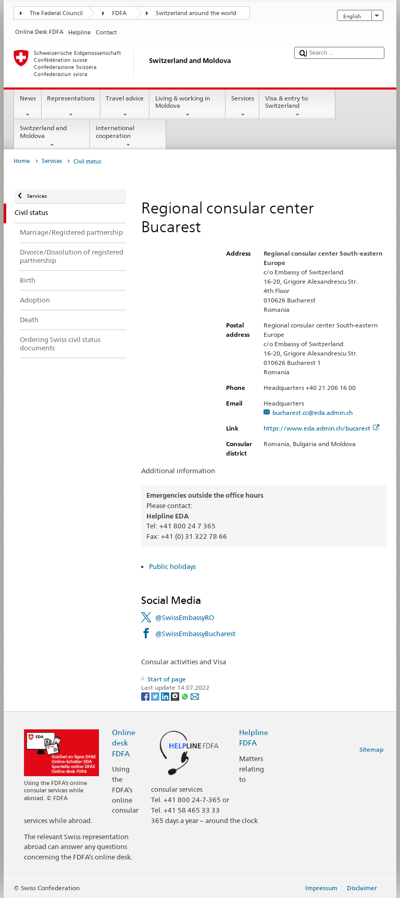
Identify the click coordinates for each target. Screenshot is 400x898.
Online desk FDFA (123, 742)
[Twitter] (156, 696)
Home (22, 161)
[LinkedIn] (166, 696)
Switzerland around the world (196, 13)
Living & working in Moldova (182, 101)
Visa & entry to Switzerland (286, 101)
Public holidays (172, 566)
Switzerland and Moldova (43, 131)
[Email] (195, 696)
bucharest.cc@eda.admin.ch (312, 412)
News (28, 98)
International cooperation (115, 131)
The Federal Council (56, 13)
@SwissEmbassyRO (184, 617)
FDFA (119, 13)
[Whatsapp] (186, 696)
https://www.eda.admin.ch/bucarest (317, 428)
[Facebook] (146, 696)
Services (242, 98)
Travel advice (125, 98)
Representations (71, 98)
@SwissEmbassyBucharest (195, 633)
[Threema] (176, 696)
